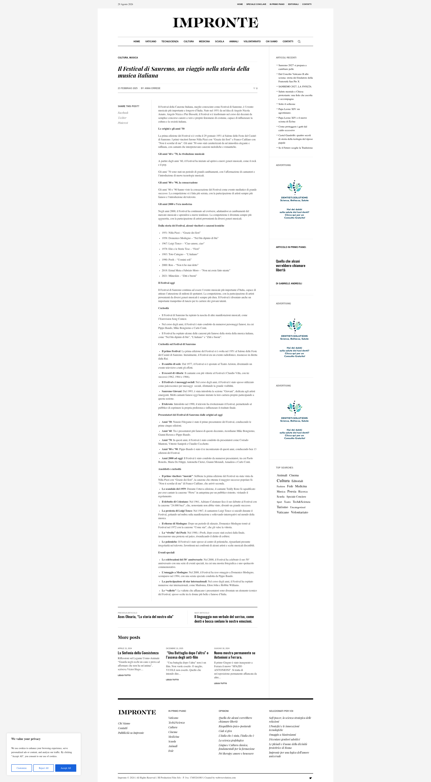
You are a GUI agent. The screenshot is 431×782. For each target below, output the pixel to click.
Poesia (291, 491)
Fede (290, 486)
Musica (133, 57)
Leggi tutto (124, 675)
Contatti (122, 728)
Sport (279, 501)
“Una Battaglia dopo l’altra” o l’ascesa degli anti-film (187, 655)
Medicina (301, 486)
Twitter (122, 118)
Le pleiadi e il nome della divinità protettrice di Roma (288, 746)
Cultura (123, 57)
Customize (22, 768)
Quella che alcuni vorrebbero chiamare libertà (290, 265)
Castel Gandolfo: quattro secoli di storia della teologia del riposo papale (295, 138)
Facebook (123, 112)
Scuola (281, 496)
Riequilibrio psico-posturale (235, 726)
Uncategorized (297, 507)
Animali (282, 475)
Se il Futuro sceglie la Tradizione (295, 147)
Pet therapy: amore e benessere (236, 753)
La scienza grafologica (231, 740)
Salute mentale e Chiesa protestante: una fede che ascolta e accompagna (295, 95)
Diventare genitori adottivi (284, 739)
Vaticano (283, 512)
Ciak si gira (225, 731)
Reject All (43, 768)
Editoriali (297, 481)
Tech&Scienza (301, 502)
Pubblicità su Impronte (131, 733)
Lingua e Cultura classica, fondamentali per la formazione (237, 747)
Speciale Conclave (296, 496)
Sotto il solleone (286, 104)
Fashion (281, 486)
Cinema (294, 475)
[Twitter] (310, 778)
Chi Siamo (124, 723)
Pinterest (123, 123)
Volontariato (299, 512)
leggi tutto (172, 680)
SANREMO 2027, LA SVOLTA (294, 86)
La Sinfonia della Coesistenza (138, 652)
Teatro (287, 501)
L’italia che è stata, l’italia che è (236, 735)
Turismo (282, 507)
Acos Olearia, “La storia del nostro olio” (145, 616)
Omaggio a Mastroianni (282, 734)
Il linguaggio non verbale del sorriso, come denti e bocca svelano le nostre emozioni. (224, 619)
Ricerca (303, 491)
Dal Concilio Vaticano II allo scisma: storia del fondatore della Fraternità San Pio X (295, 77)
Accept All (66, 768)
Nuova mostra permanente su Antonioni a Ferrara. (234, 655)
